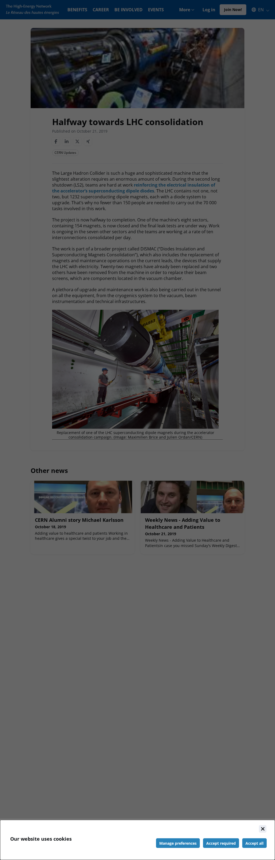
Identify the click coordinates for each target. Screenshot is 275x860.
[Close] (262, 829)
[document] (137, 840)
